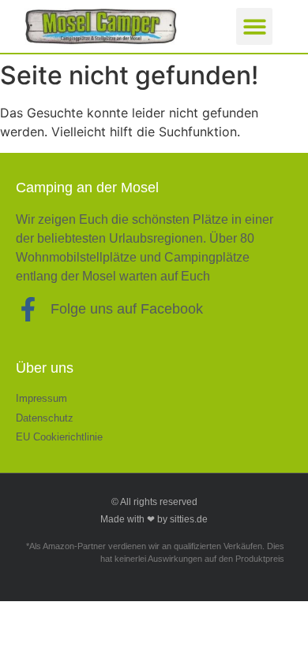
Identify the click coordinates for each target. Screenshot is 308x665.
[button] (254, 26)
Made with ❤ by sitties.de (154, 519)
